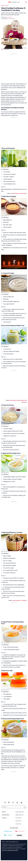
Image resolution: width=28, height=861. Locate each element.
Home (2, 5)
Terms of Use (18, 820)
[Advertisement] (14, 70)
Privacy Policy (18, 817)
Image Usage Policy (20, 811)
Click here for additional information (10, 850)
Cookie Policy (18, 823)
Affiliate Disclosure (19, 814)
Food (6, 5)
